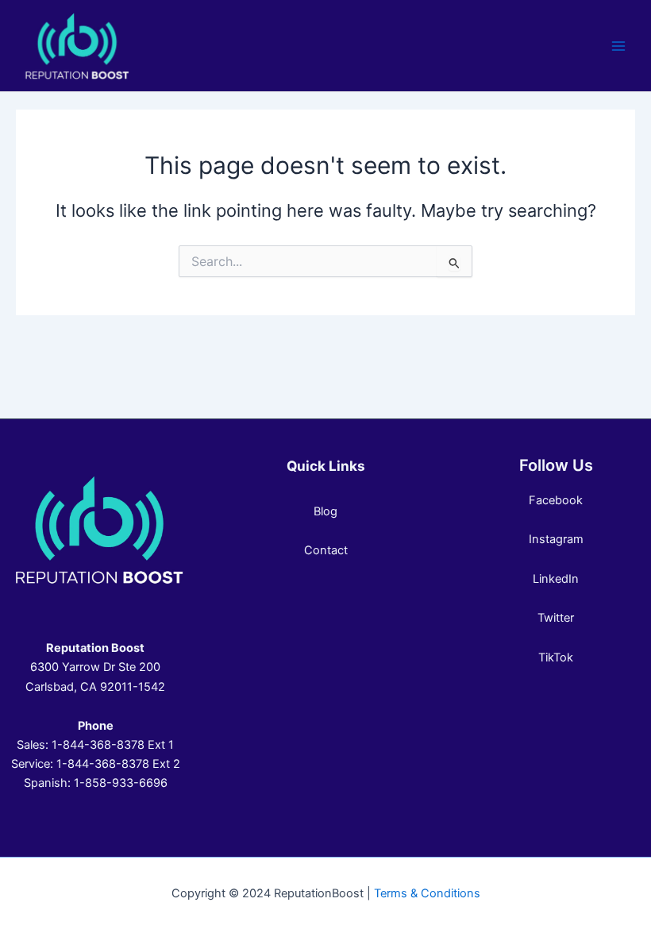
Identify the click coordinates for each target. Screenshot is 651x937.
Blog (325, 511)
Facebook (556, 500)
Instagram (556, 539)
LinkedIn (556, 579)
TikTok (555, 657)
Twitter (555, 618)
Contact (326, 550)
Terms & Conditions (427, 893)
